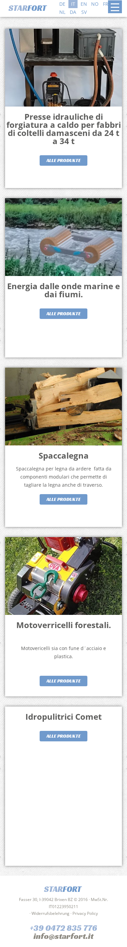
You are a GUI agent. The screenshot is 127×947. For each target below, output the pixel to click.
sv (84, 12)
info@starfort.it (63, 936)
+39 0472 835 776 (63, 928)
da (73, 12)
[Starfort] (30, 7)
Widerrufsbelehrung (50, 913)
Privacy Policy (85, 913)
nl (62, 12)
